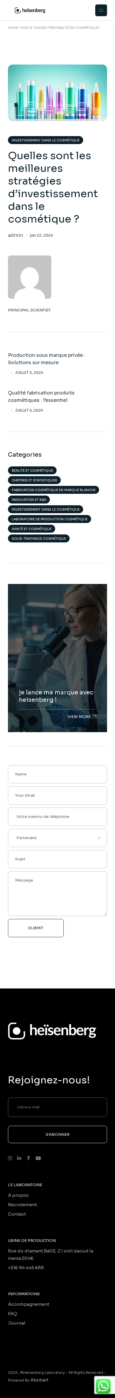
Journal (16, 1323)
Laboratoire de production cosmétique (50, 519)
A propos (18, 1195)
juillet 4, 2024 (29, 410)
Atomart (39, 1380)
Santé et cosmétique (32, 529)
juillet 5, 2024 (29, 372)
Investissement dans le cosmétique (46, 140)
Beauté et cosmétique (32, 470)
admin (15, 235)
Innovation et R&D (29, 500)
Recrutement (22, 1204)
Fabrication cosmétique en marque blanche (54, 490)
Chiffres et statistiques (34, 480)
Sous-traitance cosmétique (39, 539)
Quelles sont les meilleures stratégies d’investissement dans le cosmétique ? (53, 187)
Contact (17, 1214)
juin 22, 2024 (41, 235)
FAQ (12, 1313)
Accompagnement (28, 1304)
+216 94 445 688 (26, 1267)
